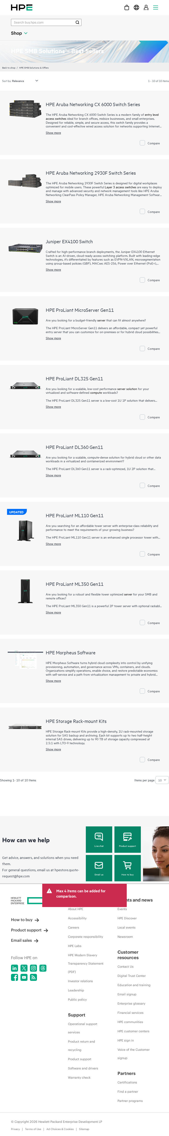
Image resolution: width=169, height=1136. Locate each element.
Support (76, 1015)
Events (122, 909)
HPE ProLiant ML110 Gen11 (74, 515)
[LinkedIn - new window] (14, 968)
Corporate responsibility (85, 937)
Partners (127, 1073)
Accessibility (77, 918)
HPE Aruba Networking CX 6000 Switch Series (93, 104)
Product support (127, 845)
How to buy (127, 874)
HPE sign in (126, 1040)
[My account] (146, 7)
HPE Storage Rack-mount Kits (76, 721)
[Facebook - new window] (14, 977)
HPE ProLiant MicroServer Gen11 (80, 310)
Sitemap (84, 1129)
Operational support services (82, 1028)
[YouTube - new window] (24, 977)
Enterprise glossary (131, 1003)
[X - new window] (24, 968)
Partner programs (130, 1101)
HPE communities (130, 1022)
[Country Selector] (136, 7)
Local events (127, 927)
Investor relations (80, 981)
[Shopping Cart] (126, 7)
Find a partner (128, 1092)
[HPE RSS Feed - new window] (33, 977)
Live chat (99, 845)
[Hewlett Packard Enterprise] (21, 7)
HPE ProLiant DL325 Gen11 (74, 378)
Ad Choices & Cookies (60, 1129)
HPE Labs (74, 946)
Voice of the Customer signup (134, 1054)
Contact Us (126, 967)
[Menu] (155, 7)
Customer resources (128, 954)
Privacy (15, 1129)
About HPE (75, 909)
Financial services (130, 1013)
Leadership (76, 990)
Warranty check (79, 1078)
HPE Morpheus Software (71, 652)
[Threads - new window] (42, 968)
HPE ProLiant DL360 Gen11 (74, 447)
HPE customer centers (133, 1031)
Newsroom (125, 937)
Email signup (127, 994)
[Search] (77, 22)
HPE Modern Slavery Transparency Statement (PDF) (85, 963)
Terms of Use (33, 1129)
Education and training (134, 985)
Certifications (127, 1082)
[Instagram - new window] (33, 968)
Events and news (135, 900)
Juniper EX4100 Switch (69, 241)
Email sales (21, 940)
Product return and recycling (81, 1046)
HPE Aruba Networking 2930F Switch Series (91, 173)
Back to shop (8, 67)
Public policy (77, 1000)
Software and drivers (83, 1068)
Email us (99, 874)
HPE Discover (127, 918)
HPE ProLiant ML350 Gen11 (74, 584)
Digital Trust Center (132, 976)
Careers (73, 927)
